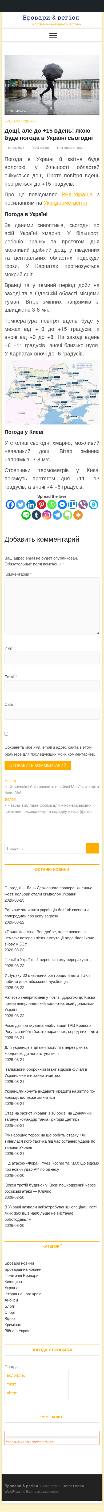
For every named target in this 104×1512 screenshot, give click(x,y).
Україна (11, 1287)
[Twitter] (20, 504)
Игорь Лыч (15, 148)
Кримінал (13, 1324)
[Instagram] (46, 515)
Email (11, 676)
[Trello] (72, 504)
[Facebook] (10, 504)
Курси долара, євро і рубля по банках (30, 1441)
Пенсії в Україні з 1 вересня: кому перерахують (48, 959)
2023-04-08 (40, 148)
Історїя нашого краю (23, 1293)
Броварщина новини (23, 1269)
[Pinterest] (41, 504)
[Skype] (93, 504)
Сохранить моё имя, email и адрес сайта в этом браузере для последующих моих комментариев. (50, 750)
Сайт (9, 704)
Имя (10, 648)
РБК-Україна (77, 194)
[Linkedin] (31, 504)
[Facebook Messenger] (62, 504)
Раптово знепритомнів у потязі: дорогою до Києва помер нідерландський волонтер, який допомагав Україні (50, 1003)
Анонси (11, 1300)
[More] (78, 515)
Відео (10, 1318)
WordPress (13, 1491)
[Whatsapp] (52, 504)
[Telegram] (57, 515)
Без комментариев (71, 148)
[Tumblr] (36, 515)
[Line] (26, 515)
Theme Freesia (73, 1485)
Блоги (10, 1306)
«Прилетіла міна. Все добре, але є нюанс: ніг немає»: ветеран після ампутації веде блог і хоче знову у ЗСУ (49, 938)
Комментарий (18, 574)
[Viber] (83, 504)
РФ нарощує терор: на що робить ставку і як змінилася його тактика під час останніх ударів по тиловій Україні (50, 1141)
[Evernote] (67, 515)
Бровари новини (20, 121)
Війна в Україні (18, 1330)
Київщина (13, 1281)
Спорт (10, 1312)
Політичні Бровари (21, 1275)
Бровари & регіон (21, 1485)
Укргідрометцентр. (66, 202)
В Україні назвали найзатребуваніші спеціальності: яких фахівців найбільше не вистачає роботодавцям (51, 1213)
